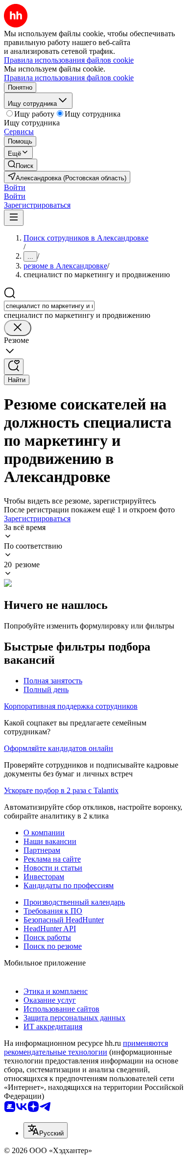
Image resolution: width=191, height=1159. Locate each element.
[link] (20, 165)
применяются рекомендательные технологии (86, 1047)
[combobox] (49, 306)
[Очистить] (17, 328)
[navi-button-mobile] (14, 218)
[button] (14, 187)
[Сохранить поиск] (14, 367)
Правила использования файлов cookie (69, 77)
